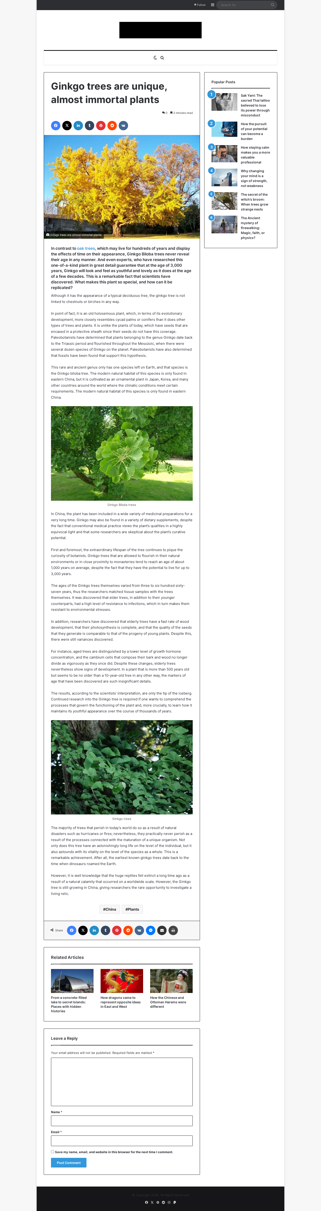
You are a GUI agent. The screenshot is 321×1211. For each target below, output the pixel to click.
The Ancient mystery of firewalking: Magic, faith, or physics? (253, 228)
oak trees (86, 248)
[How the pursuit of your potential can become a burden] (224, 130)
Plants (133, 909)
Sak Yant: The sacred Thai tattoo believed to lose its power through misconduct (255, 105)
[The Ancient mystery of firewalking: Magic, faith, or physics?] (224, 224)
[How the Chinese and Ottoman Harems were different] (171, 981)
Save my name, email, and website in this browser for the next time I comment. (114, 1152)
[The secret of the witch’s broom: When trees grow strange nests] (224, 201)
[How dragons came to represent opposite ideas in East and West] (122, 981)
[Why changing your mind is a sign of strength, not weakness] (224, 177)
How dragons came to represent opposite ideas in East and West (121, 1002)
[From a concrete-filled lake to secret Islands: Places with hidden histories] (72, 981)
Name (56, 1112)
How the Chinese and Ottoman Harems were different (168, 1002)
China (111, 909)
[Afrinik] (160, 30)
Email (56, 1132)
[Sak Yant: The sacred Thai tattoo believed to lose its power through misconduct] (224, 102)
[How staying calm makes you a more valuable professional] (224, 153)
